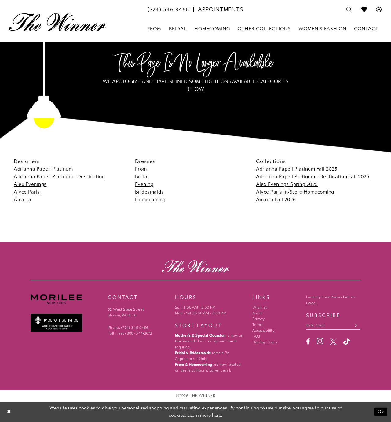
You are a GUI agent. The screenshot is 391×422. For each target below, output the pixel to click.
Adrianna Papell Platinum (43, 169)
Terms (257, 325)
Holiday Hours (264, 342)
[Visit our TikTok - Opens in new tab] (346, 341)
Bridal (142, 177)
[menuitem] (168, 9)
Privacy (258, 319)
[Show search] (349, 10)
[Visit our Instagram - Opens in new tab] (320, 341)
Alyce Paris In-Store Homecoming (295, 192)
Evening (144, 184)
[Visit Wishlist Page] (364, 10)
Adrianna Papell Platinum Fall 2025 (296, 169)
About (257, 313)
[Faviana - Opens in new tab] (66, 323)
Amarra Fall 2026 (276, 199)
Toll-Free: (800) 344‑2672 (130, 333)
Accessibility (263, 330)
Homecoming (150, 199)
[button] (378, 10)
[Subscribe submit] (356, 325)
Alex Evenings (30, 184)
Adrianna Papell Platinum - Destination (59, 177)
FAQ (256, 336)
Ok (381, 411)
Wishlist (259, 307)
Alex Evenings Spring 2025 (287, 184)
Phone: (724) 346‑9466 (128, 327)
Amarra (22, 199)
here (216, 415)
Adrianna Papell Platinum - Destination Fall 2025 (312, 177)
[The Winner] (57, 22)
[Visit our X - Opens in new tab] (333, 341)
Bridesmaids (149, 192)
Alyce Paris (27, 192)
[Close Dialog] (9, 411)
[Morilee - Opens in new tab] (66, 299)
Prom (141, 169)
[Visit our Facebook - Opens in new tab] (308, 341)
